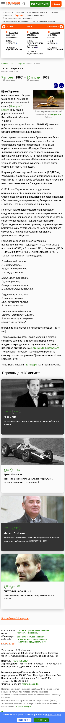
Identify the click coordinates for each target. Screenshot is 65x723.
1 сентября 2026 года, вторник (53, 35)
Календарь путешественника (16, 21)
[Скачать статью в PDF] (56, 85)
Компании (7, 15)
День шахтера (10, 42)
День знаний (51, 42)
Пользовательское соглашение (32, 639)
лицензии (56, 114)
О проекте (21, 630)
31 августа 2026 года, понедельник (33, 35)
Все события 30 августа (15, 618)
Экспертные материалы (43, 21)
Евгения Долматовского (45, 348)
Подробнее (24, 720)
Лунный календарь (35, 15)
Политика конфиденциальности (32, 642)
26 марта (15, 106)
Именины (20, 12)
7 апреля (8, 77)
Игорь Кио (10, 416)
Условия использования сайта (31, 637)
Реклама (45, 630)
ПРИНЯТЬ (41, 720)
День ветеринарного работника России (35, 44)
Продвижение (33, 630)
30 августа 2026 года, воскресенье (12, 35)
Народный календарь (37, 12)
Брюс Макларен (13, 474)
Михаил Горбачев (14, 533)
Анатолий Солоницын (17, 590)
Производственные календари (17, 18)
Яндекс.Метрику (53, 714)
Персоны (19, 15)
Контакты (21, 633)
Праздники (8, 12)
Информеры (32, 633)
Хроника (54, 12)
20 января (34, 77)
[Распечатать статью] (61, 85)
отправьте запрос (23, 706)
